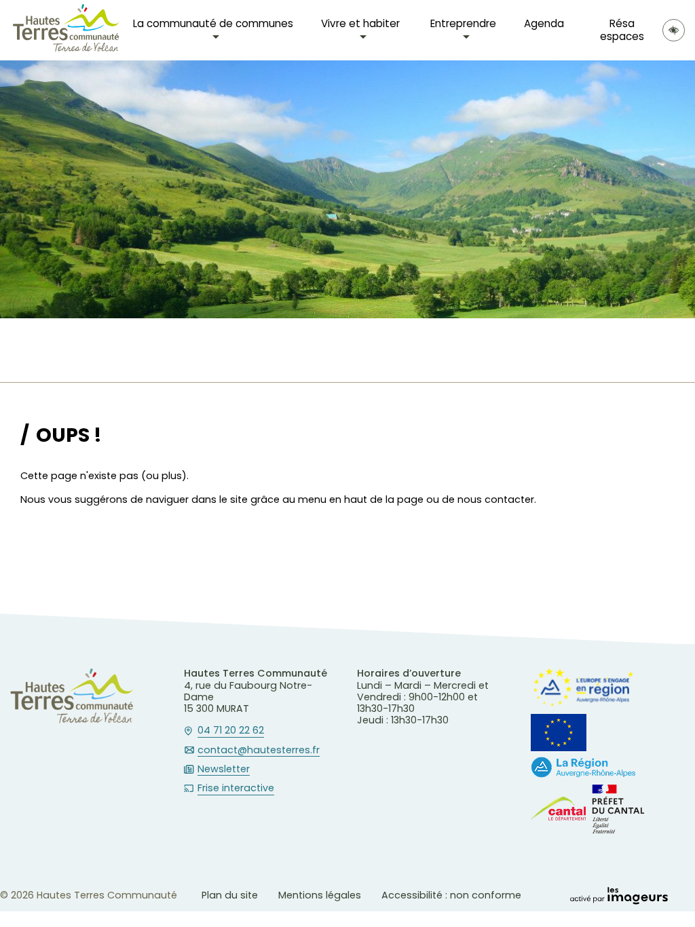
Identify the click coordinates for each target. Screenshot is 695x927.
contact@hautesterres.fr (259, 750)
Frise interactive (236, 788)
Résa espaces (622, 29)
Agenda (544, 23)
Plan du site (230, 895)
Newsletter (224, 769)
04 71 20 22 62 (231, 731)
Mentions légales (319, 895)
